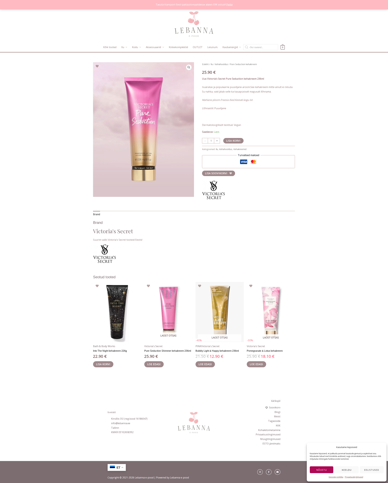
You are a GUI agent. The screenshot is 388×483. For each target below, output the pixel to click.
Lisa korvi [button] (103, 364)
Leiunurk (212, 47)
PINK (198, 346)
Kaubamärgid (230, 47)
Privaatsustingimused (354, 477)
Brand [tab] (96, 214)
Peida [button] (229, 4)
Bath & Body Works (104, 346)
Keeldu (346, 469)
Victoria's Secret (153, 346)
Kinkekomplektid (178, 47)
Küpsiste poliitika (336, 477)
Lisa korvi (233, 140)
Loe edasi (154, 364)
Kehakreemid (239, 149)
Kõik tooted (109, 47)
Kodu (135, 47)
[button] (189, 67)
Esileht (205, 64)
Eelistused (371, 469)
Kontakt (112, 412)
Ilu (122, 47)
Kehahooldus (221, 64)
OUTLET (197, 47)
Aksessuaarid (153, 47)
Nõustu (321, 469)
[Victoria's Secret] (213, 189)
